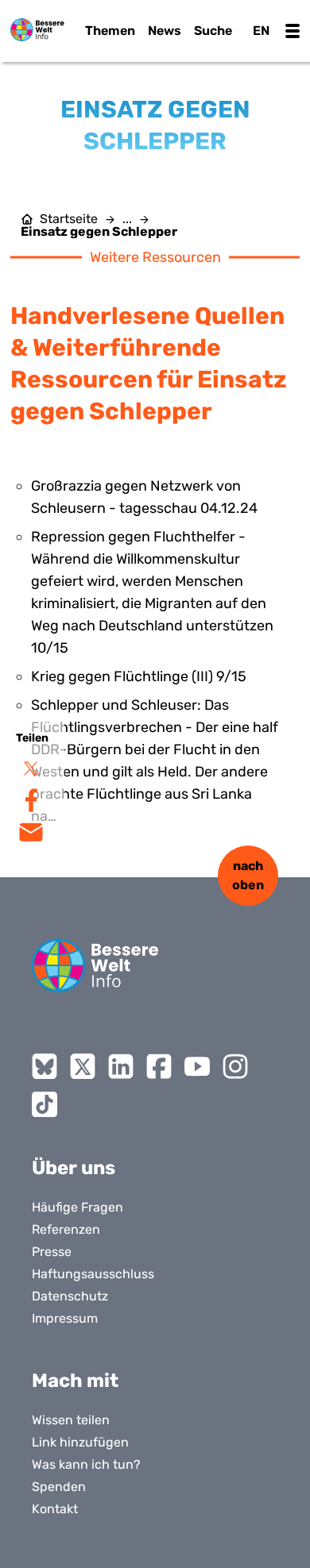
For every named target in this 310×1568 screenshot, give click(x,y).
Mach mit (75, 1381)
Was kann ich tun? (86, 1464)
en (261, 30)
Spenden (59, 1486)
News (164, 30)
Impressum (65, 1318)
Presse (52, 1251)
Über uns (73, 1168)
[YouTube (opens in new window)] (197, 1066)
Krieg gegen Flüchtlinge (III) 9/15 (138, 676)
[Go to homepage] (95, 965)
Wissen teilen (71, 1419)
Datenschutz (70, 1296)
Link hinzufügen (80, 1442)
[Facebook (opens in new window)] (159, 1066)
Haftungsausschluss (93, 1273)
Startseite (69, 219)
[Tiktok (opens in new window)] (44, 1104)
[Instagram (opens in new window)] (235, 1066)
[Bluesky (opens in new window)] (44, 1066)
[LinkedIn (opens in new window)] (121, 1066)
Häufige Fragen (77, 1207)
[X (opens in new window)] (82, 1066)
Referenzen (66, 1229)
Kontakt (55, 1508)
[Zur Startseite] (37, 29)
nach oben (248, 875)
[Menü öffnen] (292, 31)
